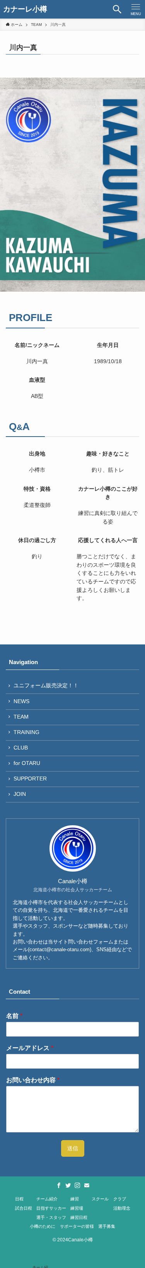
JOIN (20, 794)
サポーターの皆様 (77, 1226)
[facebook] (58, 1185)
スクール (100, 1199)
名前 (14, 1016)
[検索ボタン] (117, 9)
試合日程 (23, 1208)
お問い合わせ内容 (33, 1080)
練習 (74, 1199)
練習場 (76, 1208)
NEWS (21, 701)
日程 (19, 1199)
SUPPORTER (30, 779)
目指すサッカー (51, 1208)
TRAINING (26, 732)
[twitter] (68, 1185)
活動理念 (121, 1208)
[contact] (86, 1185)
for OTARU (27, 763)
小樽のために (42, 1226)
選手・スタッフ (51, 1217)
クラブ (119, 1199)
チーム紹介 (47, 1199)
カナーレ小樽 (25, 9)
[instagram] (77, 1185)
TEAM (21, 717)
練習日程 (78, 1217)
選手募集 (106, 1226)
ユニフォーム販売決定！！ (46, 685)
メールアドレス (29, 1048)
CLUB (21, 748)
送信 (72, 1148)
